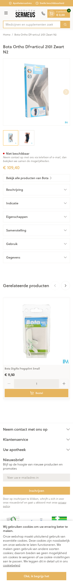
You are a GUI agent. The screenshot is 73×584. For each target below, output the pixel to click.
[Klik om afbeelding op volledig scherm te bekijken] (36, 92)
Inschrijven (36, 490)
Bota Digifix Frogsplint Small (22, 368)
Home (6, 34)
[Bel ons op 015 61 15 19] (43, 13)
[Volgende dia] (65, 285)
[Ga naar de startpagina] (25, 13)
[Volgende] (66, 92)
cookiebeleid (11, 565)
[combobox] (32, 24)
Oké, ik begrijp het (36, 576)
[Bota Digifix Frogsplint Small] (36, 331)
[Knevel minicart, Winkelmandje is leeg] (51, 13)
